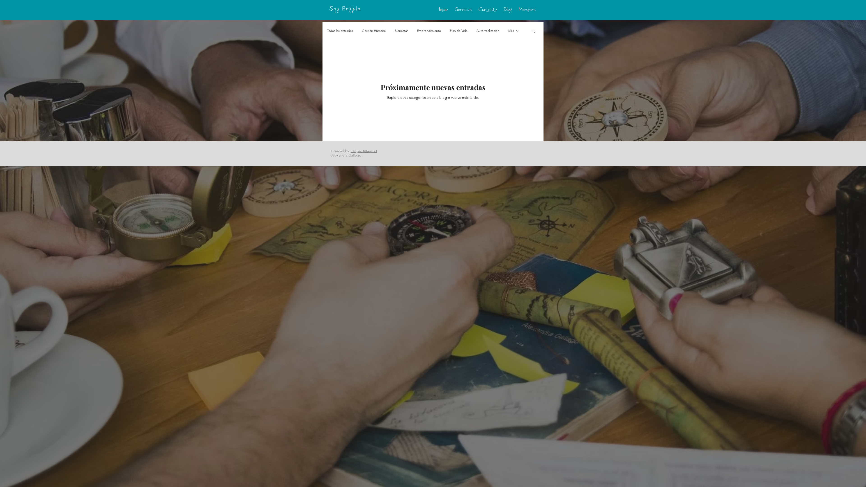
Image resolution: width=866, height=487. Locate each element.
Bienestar (401, 31)
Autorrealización (488, 31)
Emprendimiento (429, 31)
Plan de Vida (459, 31)
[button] (533, 31)
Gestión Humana (374, 31)
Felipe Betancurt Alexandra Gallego (354, 153)
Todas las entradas (340, 31)
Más (511, 31)
